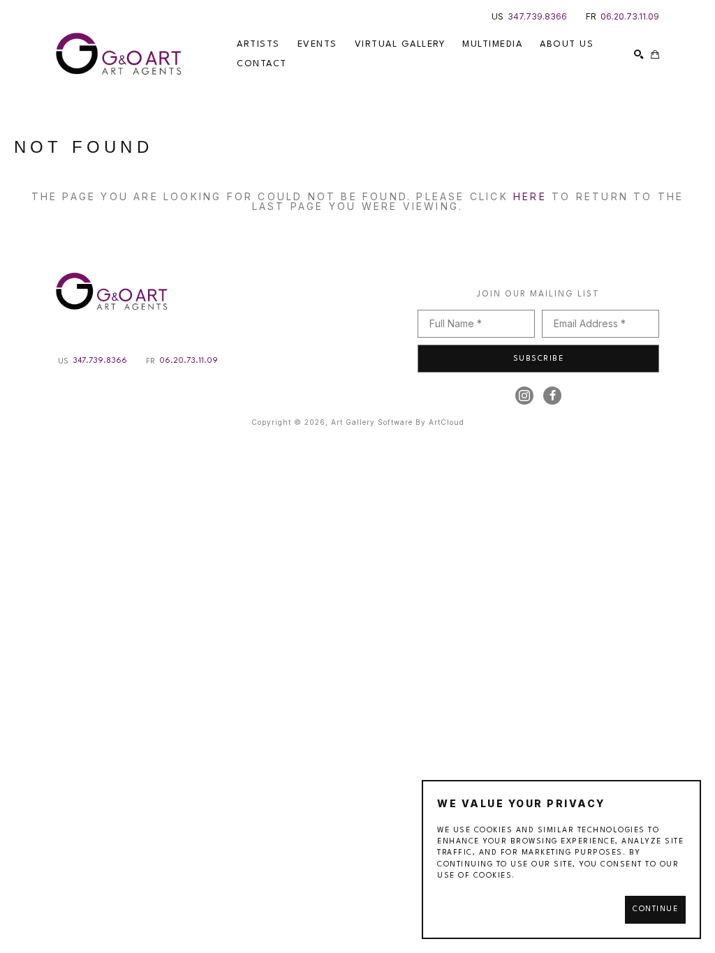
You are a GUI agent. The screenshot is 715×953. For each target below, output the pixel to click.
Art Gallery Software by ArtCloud (397, 422)
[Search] (639, 54)
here (530, 196)
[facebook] (552, 396)
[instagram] (524, 396)
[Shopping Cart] (655, 54)
